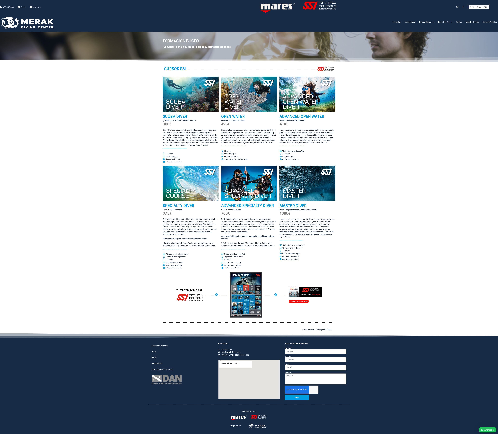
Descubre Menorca (160, 345)
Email (287, 364)
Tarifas (459, 22)
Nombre (288, 348)
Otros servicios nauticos (162, 369)
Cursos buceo (425, 22)
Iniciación (396, 22)
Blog (154, 351)
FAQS (154, 357)
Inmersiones (410, 22)
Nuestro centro (472, 22)
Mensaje (288, 372)
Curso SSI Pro (444, 22)
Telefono (288, 356)
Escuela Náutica (490, 22)
